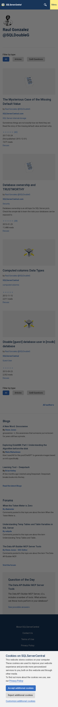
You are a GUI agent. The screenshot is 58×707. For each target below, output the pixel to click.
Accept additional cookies (21, 688)
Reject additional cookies (20, 695)
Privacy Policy (16, 681)
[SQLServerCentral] (2, 4)
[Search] (45, 4)
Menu (54, 4)
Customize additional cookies (20, 701)
